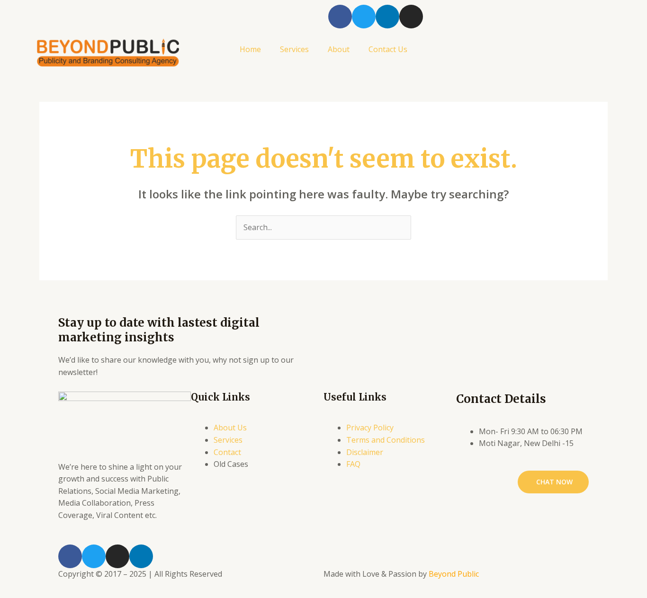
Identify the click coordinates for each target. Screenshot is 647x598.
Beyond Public (454, 574)
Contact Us (387, 49)
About (339, 49)
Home (250, 49)
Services (294, 49)
